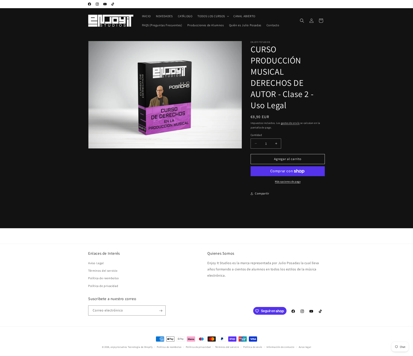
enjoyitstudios (119, 346)
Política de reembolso (103, 278)
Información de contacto (280, 346)
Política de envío (252, 346)
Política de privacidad (103, 286)
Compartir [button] (262, 193)
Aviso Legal (96, 263)
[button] (213, 16)
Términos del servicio (103, 271)
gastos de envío (290, 123)
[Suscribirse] (160, 311)
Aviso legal (305, 346)
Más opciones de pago (288, 181)
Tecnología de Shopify (140, 346)
